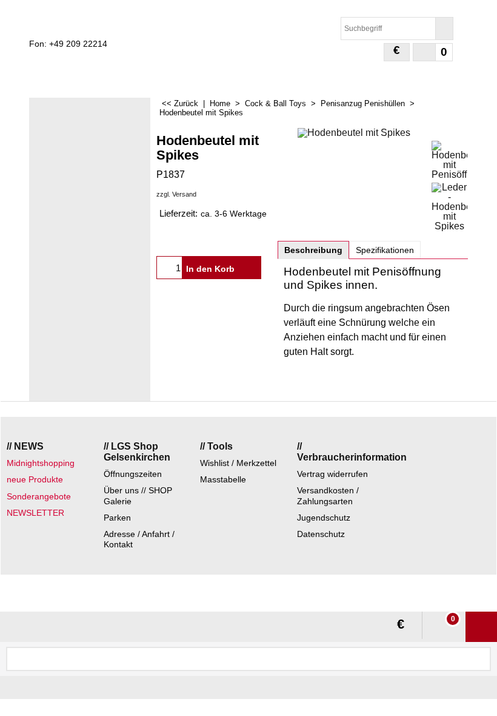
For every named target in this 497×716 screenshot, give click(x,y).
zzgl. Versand (176, 194)
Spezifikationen (385, 250)
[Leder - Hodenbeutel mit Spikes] (449, 207)
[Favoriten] (250, 268)
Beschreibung (313, 250)
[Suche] (444, 28)
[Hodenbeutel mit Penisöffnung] (449, 160)
